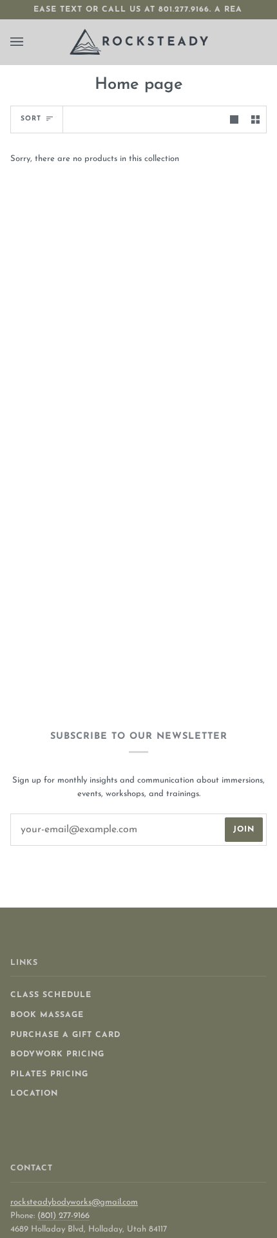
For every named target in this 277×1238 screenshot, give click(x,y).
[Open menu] (29, 41)
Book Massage (47, 1015)
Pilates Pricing (49, 1074)
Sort (31, 118)
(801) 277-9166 (63, 1216)
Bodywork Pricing (57, 1054)
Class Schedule (50, 995)
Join (243, 829)
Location (34, 1094)
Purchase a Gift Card (65, 1035)
